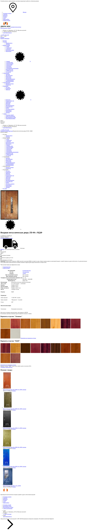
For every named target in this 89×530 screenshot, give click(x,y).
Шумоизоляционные (10, 79)
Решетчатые (8, 76)
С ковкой (18, 61)
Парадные (8, 103)
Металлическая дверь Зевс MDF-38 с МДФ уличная (14, 447)
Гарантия (5, 14)
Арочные (8, 74)
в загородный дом (27, 270)
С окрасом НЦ (9, 64)
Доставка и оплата (7, 13)
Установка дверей (10, 115)
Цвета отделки (6, 268)
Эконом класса (9, 43)
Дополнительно (6, 82)
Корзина (2, 37)
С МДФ (7, 46)
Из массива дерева (10, 50)
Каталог (5, 40)
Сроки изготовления (10, 116)
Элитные (8, 44)
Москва (2, 249)
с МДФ (24, 273)
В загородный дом (10, 100)
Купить (14, 390)
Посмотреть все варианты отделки (28, 338)
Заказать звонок (6, 20)
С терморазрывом (10, 80)
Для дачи (8, 87)
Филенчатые (8, 51)
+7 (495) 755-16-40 (5, 34)
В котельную (8, 110)
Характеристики (6, 267)
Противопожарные (10, 105)
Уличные (8, 112)
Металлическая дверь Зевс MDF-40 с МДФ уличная (14, 408)
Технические (8, 111)
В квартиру (8, 88)
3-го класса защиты (10, 109)
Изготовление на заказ (11, 117)
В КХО (7, 107)
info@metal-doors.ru (7, 32)
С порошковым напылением (12, 68)
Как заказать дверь (7, 506)
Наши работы (6, 19)
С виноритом (9, 67)
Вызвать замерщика (5, 38)
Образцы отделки (10, 83)
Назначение (5, 86)
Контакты (5, 15)
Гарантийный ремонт (10, 118)
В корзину (3, 238)
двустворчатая (26, 272)
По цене (5, 41)
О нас (4, 18)
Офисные (8, 89)
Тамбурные (8, 102)
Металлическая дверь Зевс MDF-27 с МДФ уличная (14, 428)
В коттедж (18, 99)
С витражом (8, 66)
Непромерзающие (10, 81)
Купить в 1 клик (9, 238)
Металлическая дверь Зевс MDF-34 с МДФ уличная (14, 466)
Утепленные (8, 77)
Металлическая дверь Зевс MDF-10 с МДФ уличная (14, 389)
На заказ (5, 188)
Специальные (6, 73)
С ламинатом (9, 47)
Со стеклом (8, 72)
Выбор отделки (6, 45)
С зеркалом (8, 48)
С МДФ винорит (9, 70)
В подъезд (8, 104)
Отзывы (5, 16)
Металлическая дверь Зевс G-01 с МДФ (12, 485)
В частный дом (9, 106)
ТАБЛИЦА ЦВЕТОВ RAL (7, 367)
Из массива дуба (9, 69)
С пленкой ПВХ (9, 62)
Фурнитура (8, 84)
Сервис (4, 113)
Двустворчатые (9, 75)
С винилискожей (9, 63)
